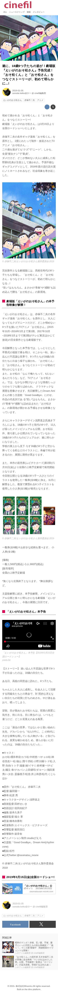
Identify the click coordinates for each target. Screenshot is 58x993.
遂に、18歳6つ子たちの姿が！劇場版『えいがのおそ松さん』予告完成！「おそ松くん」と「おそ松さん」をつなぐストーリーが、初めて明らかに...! (28, 74)
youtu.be (6, 660)
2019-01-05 (17, 90)
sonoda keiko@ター (21, 93)
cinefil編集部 (40, 93)
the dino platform (32, 989)
